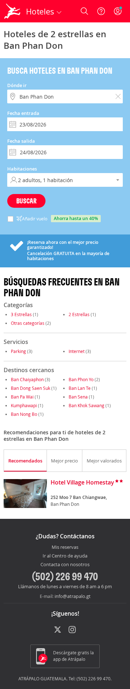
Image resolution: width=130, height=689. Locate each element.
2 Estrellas (79, 314)
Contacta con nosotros (65, 565)
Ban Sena (78, 397)
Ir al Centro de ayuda (65, 556)
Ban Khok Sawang (86, 405)
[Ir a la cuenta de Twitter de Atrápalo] (57, 630)
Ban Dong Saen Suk (30, 388)
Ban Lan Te (80, 388)
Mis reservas (65, 547)
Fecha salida (21, 140)
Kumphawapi (24, 405)
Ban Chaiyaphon (27, 379)
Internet (76, 351)
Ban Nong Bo (24, 414)
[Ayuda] (101, 11)
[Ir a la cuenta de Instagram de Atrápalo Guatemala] (73, 630)
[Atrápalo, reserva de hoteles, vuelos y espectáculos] (12, 11)
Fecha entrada (23, 113)
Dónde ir (17, 85)
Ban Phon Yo (81, 379)
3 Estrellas (21, 314)
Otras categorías (27, 323)
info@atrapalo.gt (73, 596)
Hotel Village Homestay (82, 482)
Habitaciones (22, 168)
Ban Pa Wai (22, 397)
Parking (18, 351)
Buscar (26, 200)
